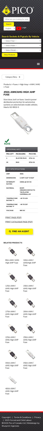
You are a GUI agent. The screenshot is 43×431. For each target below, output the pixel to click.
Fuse (7, 87)
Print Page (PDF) (13, 217)
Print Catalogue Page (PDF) (19, 222)
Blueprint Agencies (10, 426)
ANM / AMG (35, 84)
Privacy (37, 417)
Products (7, 84)
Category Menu (11, 77)
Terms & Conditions (22, 417)
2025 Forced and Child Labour (18, 420)
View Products (9, 55)
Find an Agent (20, 231)
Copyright (6, 417)
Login (24, 27)
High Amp (24, 84)
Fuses (15, 84)
